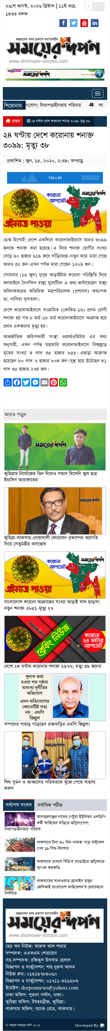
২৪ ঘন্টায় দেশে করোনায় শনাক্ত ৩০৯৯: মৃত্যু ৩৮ (60, 121)
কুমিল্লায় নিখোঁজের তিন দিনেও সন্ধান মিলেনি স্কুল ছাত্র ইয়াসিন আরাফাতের (50, 476)
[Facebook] (63, 23)
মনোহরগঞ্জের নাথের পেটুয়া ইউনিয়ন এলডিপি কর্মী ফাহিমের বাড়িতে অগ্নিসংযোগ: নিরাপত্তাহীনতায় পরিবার (55, 823)
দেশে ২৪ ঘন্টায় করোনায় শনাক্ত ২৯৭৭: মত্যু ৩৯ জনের (52, 666)
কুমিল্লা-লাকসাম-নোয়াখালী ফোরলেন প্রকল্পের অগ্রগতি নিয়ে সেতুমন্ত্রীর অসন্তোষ (51, 541)
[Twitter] (74, 23)
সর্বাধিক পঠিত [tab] (49, 805)
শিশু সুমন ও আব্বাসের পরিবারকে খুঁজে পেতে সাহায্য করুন (49, 785)
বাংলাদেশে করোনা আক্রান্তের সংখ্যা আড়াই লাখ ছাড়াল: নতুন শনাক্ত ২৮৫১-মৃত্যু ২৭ (52, 605)
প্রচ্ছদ (15, 121)
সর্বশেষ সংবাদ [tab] (19, 805)
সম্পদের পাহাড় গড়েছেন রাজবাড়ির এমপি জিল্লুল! (47, 724)
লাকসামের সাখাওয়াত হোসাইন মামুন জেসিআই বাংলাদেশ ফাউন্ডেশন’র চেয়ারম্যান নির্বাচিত (54, 887)
